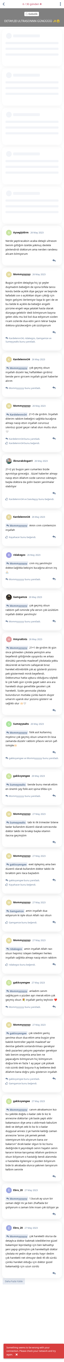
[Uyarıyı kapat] (16, 1354)
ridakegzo (16, 949)
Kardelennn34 (18, 414)
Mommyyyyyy (18, 368)
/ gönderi (31, 4)
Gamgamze (17, 911)
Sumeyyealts (17, 784)
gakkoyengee (18, 864)
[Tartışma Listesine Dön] (3, 4)
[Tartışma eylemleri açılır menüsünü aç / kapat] (60, 4)
